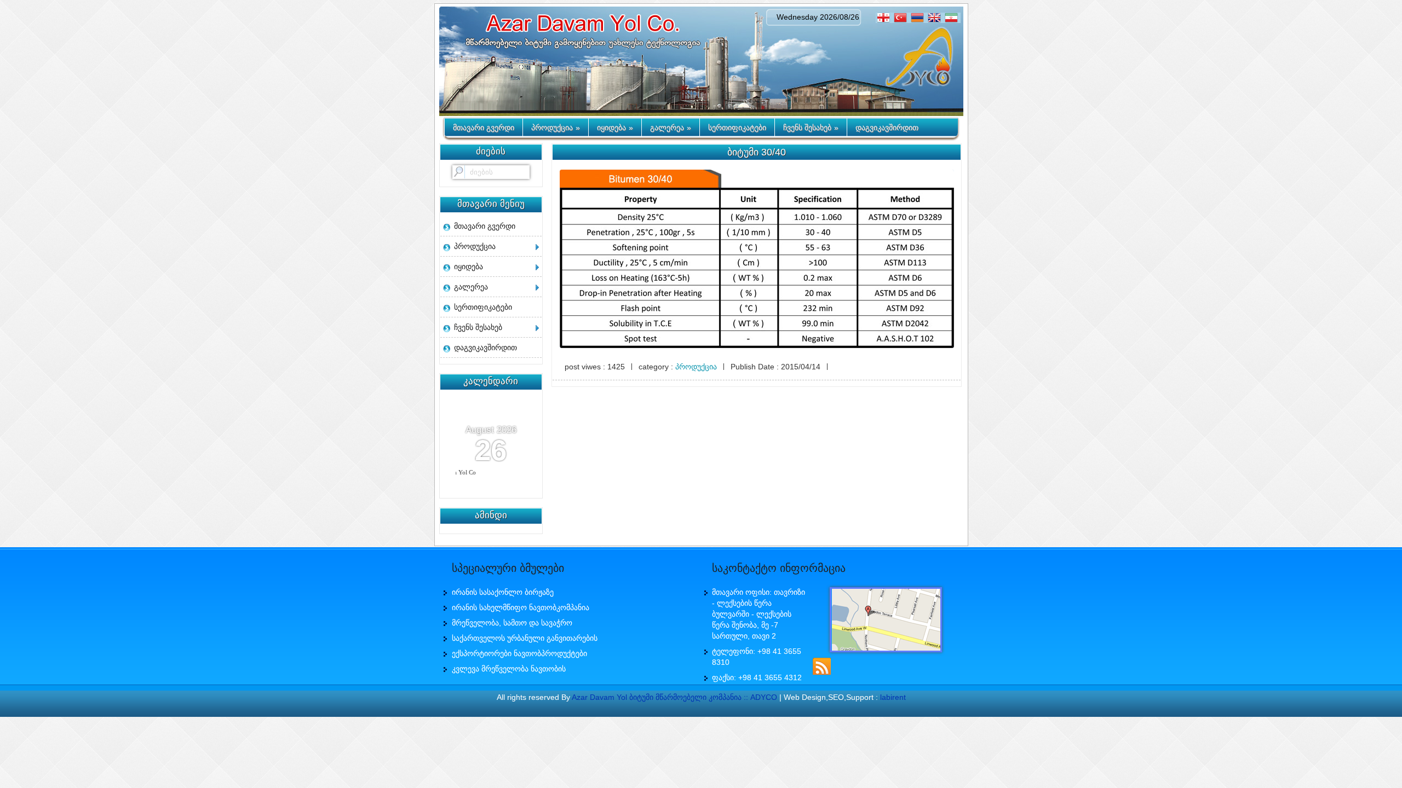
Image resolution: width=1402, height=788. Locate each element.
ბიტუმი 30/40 (756, 152)
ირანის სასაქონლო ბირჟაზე (503, 592)
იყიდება (615, 127)
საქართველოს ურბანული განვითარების (524, 638)
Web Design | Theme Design (701, 709)
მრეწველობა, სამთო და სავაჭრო (512, 622)
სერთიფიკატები (737, 127)
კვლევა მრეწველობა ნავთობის (509, 668)
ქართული (885, 18)
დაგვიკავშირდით (886, 127)
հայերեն (919, 18)
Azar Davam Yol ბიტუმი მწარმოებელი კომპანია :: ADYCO (674, 697)
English (936, 18)
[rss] (821, 665)
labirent (893, 697)
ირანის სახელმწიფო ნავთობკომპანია (520, 607)
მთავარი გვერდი (483, 127)
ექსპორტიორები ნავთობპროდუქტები (519, 653)
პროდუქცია (555, 127)
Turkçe (902, 18)
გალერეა (670, 127)
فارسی (953, 18)
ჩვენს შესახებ (810, 127)
